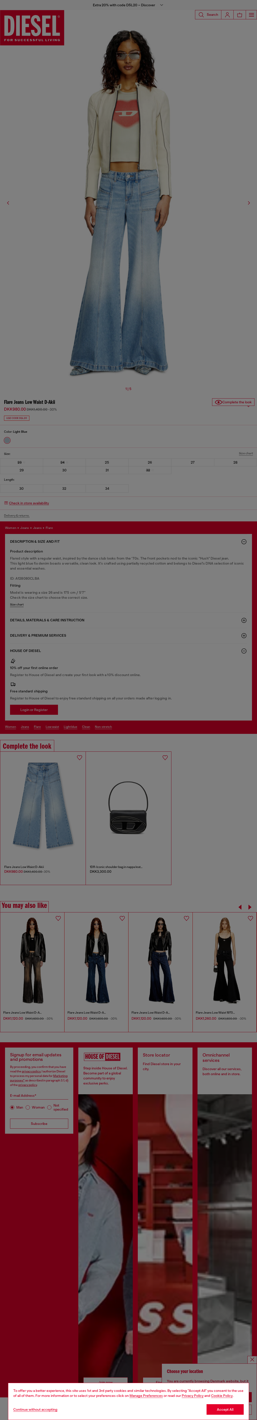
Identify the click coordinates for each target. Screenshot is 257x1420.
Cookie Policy (222, 1396)
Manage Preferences (146, 1396)
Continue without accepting (35, 1409)
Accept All (225, 1409)
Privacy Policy (193, 1396)
